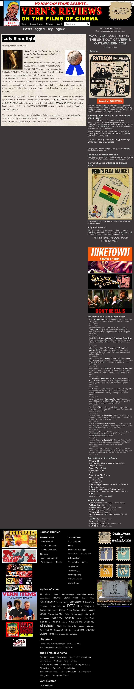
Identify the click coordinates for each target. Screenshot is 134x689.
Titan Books (68, 647)
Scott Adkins (75, 621)
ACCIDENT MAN (10, 102)
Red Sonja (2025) (95, 482)
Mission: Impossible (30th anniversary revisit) (106, 515)
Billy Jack (44, 657)
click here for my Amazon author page (110, 120)
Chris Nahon (36, 115)
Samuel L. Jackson (50, 622)
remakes (57, 617)
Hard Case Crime (73, 644)
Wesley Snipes (74, 583)
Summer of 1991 (76, 630)
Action (14, 121)
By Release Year (47, 562)
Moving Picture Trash (84, 665)
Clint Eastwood (85, 554)
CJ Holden (93, 379)
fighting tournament (51, 115)
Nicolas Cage (73, 566)
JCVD (84, 610)
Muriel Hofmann (49, 118)
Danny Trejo (89, 602)
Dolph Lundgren (74, 558)
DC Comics (44, 606)
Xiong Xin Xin (63, 118)
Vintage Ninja (45, 675)
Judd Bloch (7, 118)
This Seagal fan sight (68, 672)
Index (43, 558)
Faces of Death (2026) (107, 424)
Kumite (26, 118)
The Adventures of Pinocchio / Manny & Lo (115, 338)
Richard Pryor (45, 668)
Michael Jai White (55, 614)
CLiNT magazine (46, 685)
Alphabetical (52, 558)
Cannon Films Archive (58, 657)
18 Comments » (44, 121)
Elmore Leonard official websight (52, 644)
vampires (53, 634)
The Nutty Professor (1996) (99, 524)
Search (59, 24)
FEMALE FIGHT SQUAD (64, 102)
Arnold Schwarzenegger (77, 550)
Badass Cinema (36, 24)
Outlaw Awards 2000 (48, 550)
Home (24, 24)
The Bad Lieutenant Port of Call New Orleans (106, 489)
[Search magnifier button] (88, 24)
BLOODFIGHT (20, 75)
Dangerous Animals (112, 399)
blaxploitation (45, 598)
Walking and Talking (96, 487)
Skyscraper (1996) (96, 478)
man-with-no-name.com (49, 665)
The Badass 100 (47, 541)
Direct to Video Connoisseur (80, 657)
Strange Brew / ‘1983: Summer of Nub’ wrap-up (106, 463)
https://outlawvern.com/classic (119, 606)
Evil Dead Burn (94, 505)
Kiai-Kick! (57, 661)
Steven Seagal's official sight (64, 668)
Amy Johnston (13, 115)
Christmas (46, 601)
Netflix (67, 614)
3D (41, 594)
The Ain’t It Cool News (48, 672)
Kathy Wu (17, 118)
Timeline (59, 562)
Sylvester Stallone (75, 579)
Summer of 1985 (60, 630)
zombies (73, 634)
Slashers (77, 541)
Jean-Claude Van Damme (77, 562)
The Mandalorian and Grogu (99, 508)
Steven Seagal (73, 570)
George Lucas (45, 610)
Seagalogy (89, 622)
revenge (69, 617)
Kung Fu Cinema (70, 661)
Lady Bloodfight (18, 38)
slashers (47, 626)
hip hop (62, 610)
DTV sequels (85, 605)
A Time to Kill (99, 320)
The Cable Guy (94, 526)
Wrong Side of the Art (61, 675)
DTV (70, 541)
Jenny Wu (77, 115)
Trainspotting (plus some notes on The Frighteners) (108, 485)
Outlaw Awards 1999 (48, 546)
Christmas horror (61, 602)
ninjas (86, 614)
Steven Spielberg (74, 575)
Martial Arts (23, 121)
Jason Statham (73, 610)
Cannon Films (88, 598)
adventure (48, 594)
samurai (64, 622)
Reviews (49, 24)
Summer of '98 (46, 630)
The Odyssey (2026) (96, 470)
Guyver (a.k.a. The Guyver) (99, 475)
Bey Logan (25, 115)
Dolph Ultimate (45, 661)
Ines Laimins (66, 115)
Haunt (91, 473)
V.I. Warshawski (95, 480)
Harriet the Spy (94, 519)
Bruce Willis (72, 554)
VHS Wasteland (85, 672)
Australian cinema (85, 594)
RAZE (56, 99)
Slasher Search (66, 626)
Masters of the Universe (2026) (100, 496)
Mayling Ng (35, 118)
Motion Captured (66, 665)
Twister (91, 521)
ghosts (55, 610)
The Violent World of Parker (50, 647)
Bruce (56, 597)
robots (79, 618)
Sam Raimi (89, 618)
